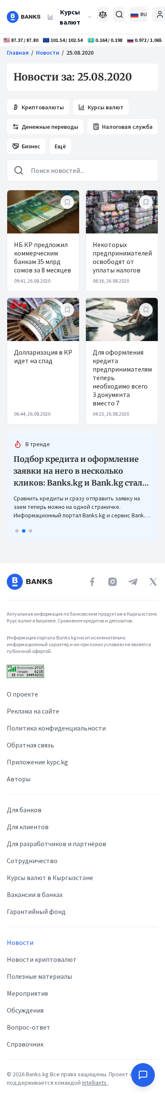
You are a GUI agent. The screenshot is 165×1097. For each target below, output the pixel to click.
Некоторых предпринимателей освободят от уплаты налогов (122, 257)
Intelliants (95, 1082)
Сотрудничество (32, 860)
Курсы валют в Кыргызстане (50, 877)
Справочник (25, 1044)
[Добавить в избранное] (67, 202)
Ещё (60, 146)
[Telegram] (133, 582)
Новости (47, 52)
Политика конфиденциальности (56, 728)
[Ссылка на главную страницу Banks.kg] (24, 17)
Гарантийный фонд (36, 911)
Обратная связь (30, 745)
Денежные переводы (50, 127)
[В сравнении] (103, 14)
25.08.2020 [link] (80, 52)
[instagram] (112, 582)
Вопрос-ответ (28, 1027)
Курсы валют (70, 17)
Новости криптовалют (42, 959)
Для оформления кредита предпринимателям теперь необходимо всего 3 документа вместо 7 (122, 377)
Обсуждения (25, 1010)
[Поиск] (119, 14)
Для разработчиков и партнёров (56, 843)
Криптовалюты (43, 107)
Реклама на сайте (33, 711)
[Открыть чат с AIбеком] (143, 1075)
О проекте (22, 694)
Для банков (24, 809)
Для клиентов (28, 826)
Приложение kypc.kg (37, 762)
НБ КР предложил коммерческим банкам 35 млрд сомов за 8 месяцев (42, 257)
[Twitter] (153, 582)
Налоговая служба (127, 127)
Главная (18, 52)
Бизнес (31, 146)
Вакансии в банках (35, 894)
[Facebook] (92, 582)
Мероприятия (27, 993)
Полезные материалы (39, 976)
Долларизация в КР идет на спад (43, 356)
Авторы (18, 779)
